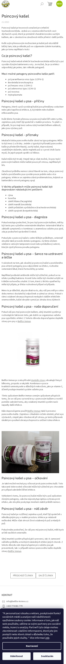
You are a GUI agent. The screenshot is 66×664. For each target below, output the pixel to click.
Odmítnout (16, 656)
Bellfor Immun (24, 321)
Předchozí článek (23, 575)
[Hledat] (42, 4)
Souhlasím (47, 656)
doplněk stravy (38, 380)
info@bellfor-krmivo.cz (17, 601)
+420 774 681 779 (14, 606)
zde (47, 638)
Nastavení (32, 646)
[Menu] (59, 3)
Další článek (46, 575)
